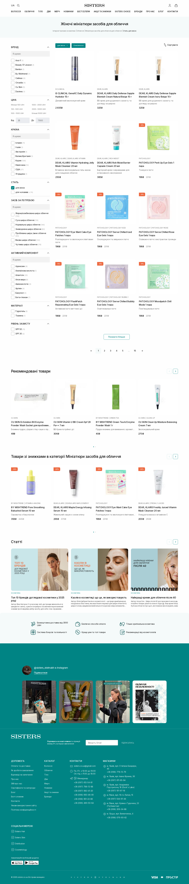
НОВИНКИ (68, 11)
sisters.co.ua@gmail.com (85, 766)
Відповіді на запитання (22, 774)
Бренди (47, 796)
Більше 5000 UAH (39, 113)
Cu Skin (14, 418)
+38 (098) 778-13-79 (116, 772)
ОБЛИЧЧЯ (29, 11)
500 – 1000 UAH (17, 113)
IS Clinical (59, 89)
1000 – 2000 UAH (39, 105)
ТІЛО (40, 11)
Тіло (46, 774)
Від (12, 120)
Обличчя (48, 770)
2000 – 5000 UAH (39, 109)
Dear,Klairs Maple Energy (77, 503)
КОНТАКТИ (172, 11)
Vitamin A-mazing (33, 503)
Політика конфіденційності (23, 810)
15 (135, 350)
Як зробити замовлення (22, 770)
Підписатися (40, 672)
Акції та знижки (51, 792)
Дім (46, 779)
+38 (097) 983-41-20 (83, 791)
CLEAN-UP (151, 418)
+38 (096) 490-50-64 (84, 803)
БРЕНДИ (138, 11)
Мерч (46, 783)
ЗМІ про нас (16, 783)
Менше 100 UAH (17, 105)
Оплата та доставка (20, 766)
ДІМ (49, 11)
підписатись (127, 742)
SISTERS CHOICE (122, 11)
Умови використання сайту (24, 805)
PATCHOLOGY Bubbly (119, 297)
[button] (62, 45)
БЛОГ (161, 11)
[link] (176, 5)
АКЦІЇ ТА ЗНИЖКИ (102, 11)
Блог (13, 792)
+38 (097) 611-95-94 (116, 780)
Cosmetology (21, 849)
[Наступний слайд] (175, 371)
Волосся (48, 766)
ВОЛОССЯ (16, 11)
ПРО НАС (150, 11)
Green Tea (114, 418)
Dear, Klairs (102, 89)
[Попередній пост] (27, 702)
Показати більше (116, 337)
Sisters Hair (20, 831)
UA (13, 5)
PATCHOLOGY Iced (118, 228)
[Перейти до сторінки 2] (95, 446)
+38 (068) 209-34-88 (116, 809)
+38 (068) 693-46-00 (84, 795)
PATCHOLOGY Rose (160, 228)
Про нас (15, 779)
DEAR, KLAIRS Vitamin (76, 158)
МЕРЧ (57, 11)
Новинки (48, 788)
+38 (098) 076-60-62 (117, 817)
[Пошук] (18, 5)
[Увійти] (170, 5)
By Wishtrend (102, 418)
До (32, 120)
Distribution (20, 843)
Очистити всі (78, 45)
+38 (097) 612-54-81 (83, 782)
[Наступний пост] (162, 702)
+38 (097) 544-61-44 (116, 799)
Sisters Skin (20, 837)
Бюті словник (17, 796)
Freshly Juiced (157, 503)
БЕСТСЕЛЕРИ (83, 11)
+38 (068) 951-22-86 (83, 799)
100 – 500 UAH (17, 109)
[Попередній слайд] (169, 371)
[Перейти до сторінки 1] (93, 446)
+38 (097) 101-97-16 (116, 790)
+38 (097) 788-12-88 (83, 786)
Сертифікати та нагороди (23, 788)
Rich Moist (114, 158)
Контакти (15, 801)
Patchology (144, 158)
